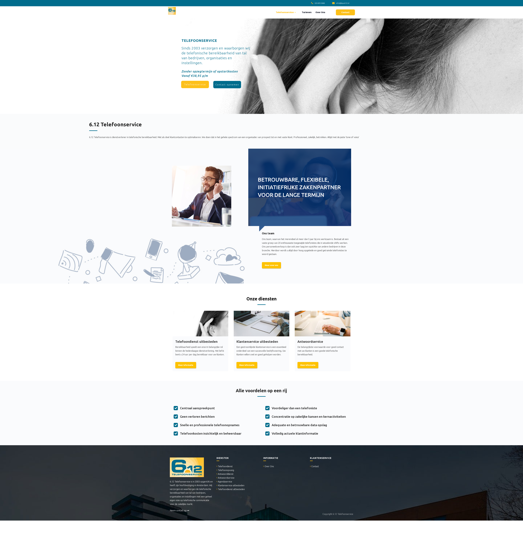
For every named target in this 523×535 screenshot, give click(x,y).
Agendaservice (225, 481)
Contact (315, 466)
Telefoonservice (284, 12)
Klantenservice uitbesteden (231, 485)
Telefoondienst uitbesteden (231, 489)
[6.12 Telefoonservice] (172, 10)
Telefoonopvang (226, 470)
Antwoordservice (226, 478)
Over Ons (320, 12)
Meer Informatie (185, 365)
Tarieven (306, 12)
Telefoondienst (225, 466)
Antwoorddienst (225, 474)
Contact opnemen (227, 84)
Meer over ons (271, 265)
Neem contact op (178, 510)
